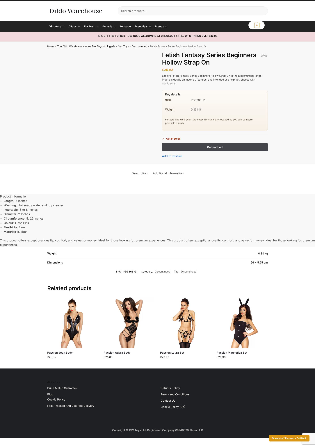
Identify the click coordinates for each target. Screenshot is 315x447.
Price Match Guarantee (62, 388)
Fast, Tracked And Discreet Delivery (70, 405)
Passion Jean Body (60, 352)
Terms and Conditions (175, 394)
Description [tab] (139, 173)
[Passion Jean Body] (72, 322)
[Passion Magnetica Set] (242, 322)
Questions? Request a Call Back (289, 438)
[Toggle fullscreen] (4, 441)
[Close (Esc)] (10, 441)
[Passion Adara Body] (129, 322)
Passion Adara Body (117, 352)
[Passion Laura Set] (185, 322)
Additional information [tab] (168, 173)
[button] (256, 25)
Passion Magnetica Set (232, 352)
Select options (73, 364)
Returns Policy (170, 388)
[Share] (7, 441)
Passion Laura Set (172, 352)
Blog (50, 394)
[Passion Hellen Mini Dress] (262, 55)
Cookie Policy (56, 399)
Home (50, 46)
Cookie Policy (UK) (173, 407)
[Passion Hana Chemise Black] (266, 55)
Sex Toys (123, 46)
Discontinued (139, 46)
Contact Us (168, 400)
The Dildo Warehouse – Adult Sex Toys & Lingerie (86, 46)
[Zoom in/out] (1, 441)
